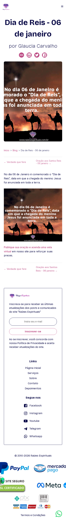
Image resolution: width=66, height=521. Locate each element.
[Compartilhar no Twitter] (36, 55)
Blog (15, 150)
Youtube (34, 420)
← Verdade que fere (15, 162)
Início (6, 150)
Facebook (35, 405)
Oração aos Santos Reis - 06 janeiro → (48, 162)
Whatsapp (35, 436)
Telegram (35, 428)
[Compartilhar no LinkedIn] (29, 55)
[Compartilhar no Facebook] (44, 55)
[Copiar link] (21, 55)
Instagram (35, 413)
